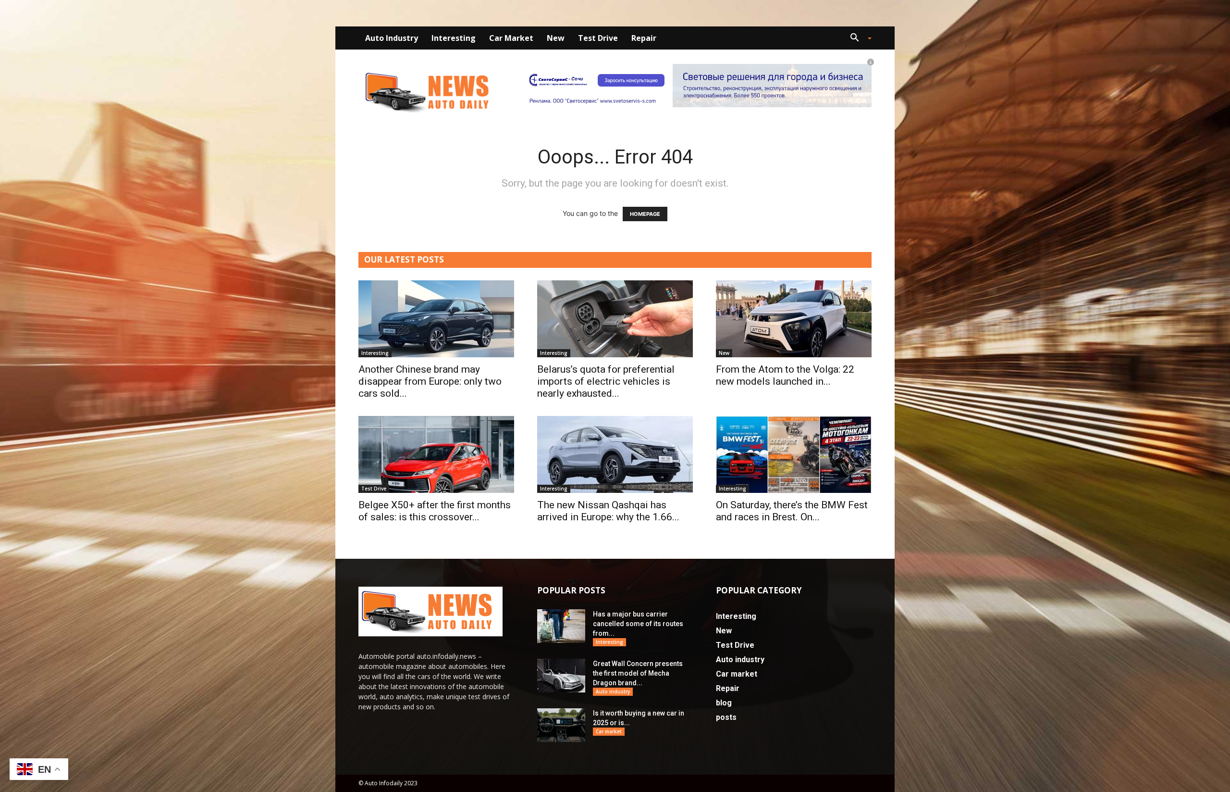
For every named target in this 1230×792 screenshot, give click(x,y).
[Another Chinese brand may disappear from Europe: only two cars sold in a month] (436, 318)
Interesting (453, 38)
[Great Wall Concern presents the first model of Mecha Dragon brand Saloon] (561, 675)
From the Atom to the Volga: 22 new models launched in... (785, 375)
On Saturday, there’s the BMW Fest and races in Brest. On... (792, 511)
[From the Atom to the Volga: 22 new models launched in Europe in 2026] (794, 318)
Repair (643, 38)
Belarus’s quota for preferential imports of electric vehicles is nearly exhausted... (606, 381)
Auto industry (391, 38)
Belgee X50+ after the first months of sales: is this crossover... (434, 511)
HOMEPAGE (645, 214)
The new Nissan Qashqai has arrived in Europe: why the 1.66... (608, 511)
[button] (857, 38)
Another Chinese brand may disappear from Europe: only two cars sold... (430, 381)
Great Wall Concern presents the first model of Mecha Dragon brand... (638, 673)
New (556, 38)
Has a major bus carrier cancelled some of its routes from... (638, 623)
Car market (511, 38)
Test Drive (598, 38)
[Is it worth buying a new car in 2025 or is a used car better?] (561, 725)
